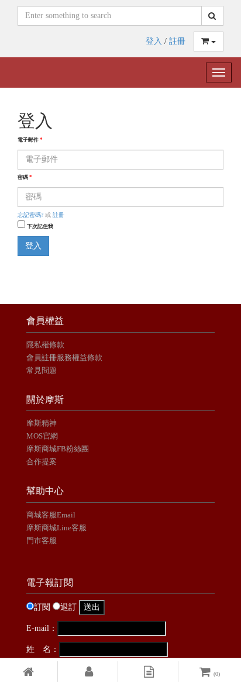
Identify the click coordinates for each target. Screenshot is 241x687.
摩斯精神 (41, 423)
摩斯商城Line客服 (56, 527)
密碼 (25, 177)
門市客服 (41, 540)
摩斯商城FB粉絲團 (57, 448)
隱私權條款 (45, 344)
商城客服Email (51, 514)
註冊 (177, 41)
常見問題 (41, 370)
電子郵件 (30, 140)
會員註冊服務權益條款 (64, 357)
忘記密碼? (30, 215)
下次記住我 (40, 226)
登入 (154, 41)
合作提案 (41, 461)
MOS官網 (42, 435)
